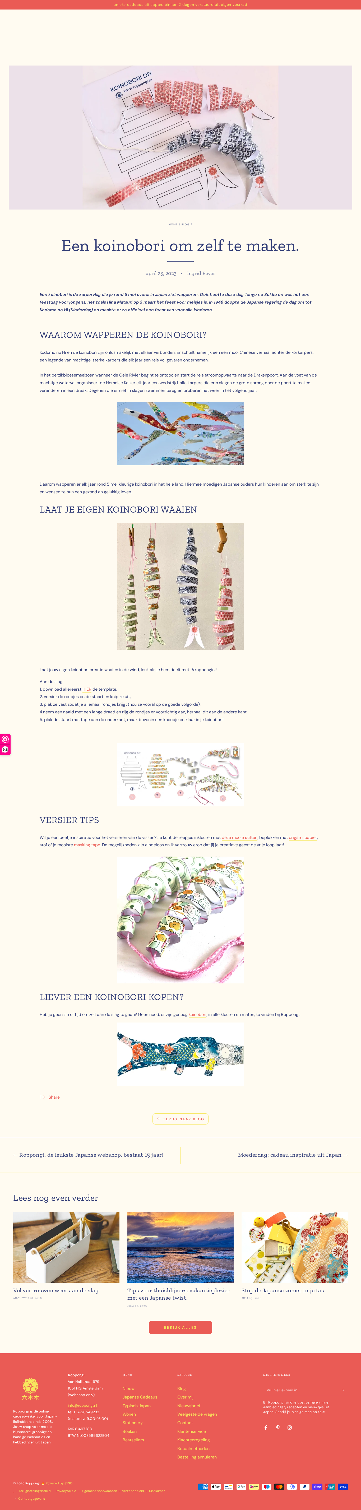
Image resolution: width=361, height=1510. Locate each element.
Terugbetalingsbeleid (35, 1491)
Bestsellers (133, 1440)
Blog (186, 224)
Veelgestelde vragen (197, 1414)
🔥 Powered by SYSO (56, 1483)
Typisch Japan (137, 1406)
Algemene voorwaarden (99, 1491)
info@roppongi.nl (82, 1405)
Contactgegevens (31, 1499)
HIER (86, 689)
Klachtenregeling (193, 1440)
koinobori (197, 1014)
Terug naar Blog (184, 1119)
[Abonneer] (345, 1390)
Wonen (129, 1414)
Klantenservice (191, 1431)
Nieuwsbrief (188, 1406)
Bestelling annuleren (197, 1457)
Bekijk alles (180, 1327)
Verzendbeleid (133, 1491)
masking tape (87, 845)
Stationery (133, 1422)
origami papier (303, 837)
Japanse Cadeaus (140, 1397)
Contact (185, 1422)
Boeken (130, 1431)
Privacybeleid (66, 1491)
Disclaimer (157, 1491)
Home (173, 224)
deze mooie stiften (239, 837)
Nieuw (129, 1388)
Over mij (185, 1397)
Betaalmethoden (193, 1448)
